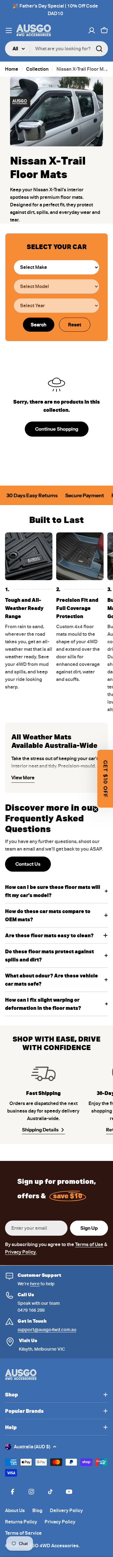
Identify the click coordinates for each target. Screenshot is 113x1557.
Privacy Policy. (20, 1252)
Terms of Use (89, 1244)
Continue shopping (56, 429)
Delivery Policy (66, 1510)
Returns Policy (21, 1522)
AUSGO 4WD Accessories (50, 1546)
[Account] (91, 30)
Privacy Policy (60, 1522)
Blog (37, 1510)
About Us (15, 1510)
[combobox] (56, 48)
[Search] (99, 48)
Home (11, 69)
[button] (105, 779)
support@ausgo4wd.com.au (47, 1329)
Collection (37, 69)
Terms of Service (23, 1533)
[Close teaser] (95, 809)
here (35, 1283)
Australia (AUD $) (32, 1447)
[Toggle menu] (9, 30)
